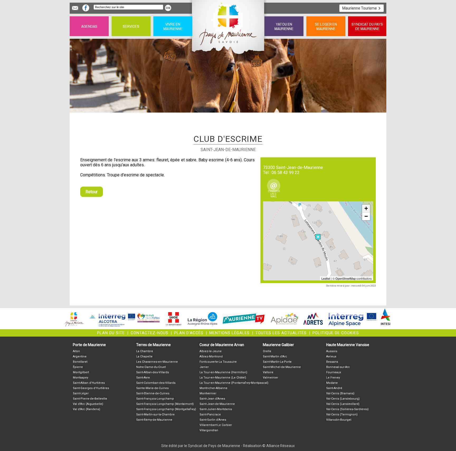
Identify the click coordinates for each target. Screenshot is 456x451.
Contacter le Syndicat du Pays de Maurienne (75, 8)
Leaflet (325, 278)
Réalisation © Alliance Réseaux (269, 446)
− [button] (366, 216)
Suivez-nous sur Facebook (85, 7)
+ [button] (366, 208)
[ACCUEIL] (228, 26)
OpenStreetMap (345, 278)
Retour (92, 191)
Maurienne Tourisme (359, 8)
